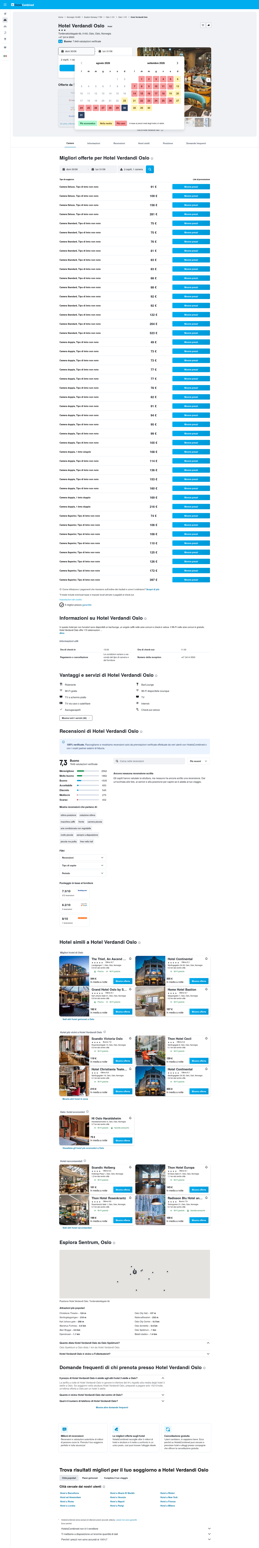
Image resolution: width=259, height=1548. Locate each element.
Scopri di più (152, 589)
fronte (81, 821)
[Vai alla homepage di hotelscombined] (22, 4)
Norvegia (70, 17)
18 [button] (88, 100)
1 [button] (117, 79)
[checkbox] (74, 893)
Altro (62, 633)
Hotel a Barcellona (69, 1493)
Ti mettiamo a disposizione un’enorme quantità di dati (89, 1534)
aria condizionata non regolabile (76, 828)
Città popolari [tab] (69, 1477)
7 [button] (110, 86)
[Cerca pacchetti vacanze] (5, 33)
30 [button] (124, 108)
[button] (5, 4)
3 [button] (81, 86)
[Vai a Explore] (5, 39)
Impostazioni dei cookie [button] (71, 599)
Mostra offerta (123, 981)
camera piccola (95, 821)
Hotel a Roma (67, 1501)
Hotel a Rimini (167, 1493)
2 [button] (124, 79)
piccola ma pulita (69, 841)
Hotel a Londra (67, 1505)
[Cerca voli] (5, 14)
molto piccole (67, 834)
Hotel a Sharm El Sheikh (122, 1493)
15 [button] (117, 93)
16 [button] (124, 93)
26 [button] (95, 108)
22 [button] (117, 100)
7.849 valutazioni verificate (87, 41)
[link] (78, 1019)
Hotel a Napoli (117, 1501)
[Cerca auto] (5, 26)
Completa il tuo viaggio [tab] (116, 1477)
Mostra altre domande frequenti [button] (112, 1407)
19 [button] (95, 100)
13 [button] (103, 93)
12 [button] (95, 93)
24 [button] (81, 108)
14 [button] (110, 93)
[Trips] (5, 47)
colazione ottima (87, 815)
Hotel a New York (169, 1497)
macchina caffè (68, 821)
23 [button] (124, 100)
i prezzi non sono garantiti (126, 1519)
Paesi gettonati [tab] (90, 1477)
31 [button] (81, 115)
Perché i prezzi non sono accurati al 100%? (84, 1539)
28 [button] (110, 108)
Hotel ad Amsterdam (70, 1497)
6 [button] (103, 86)
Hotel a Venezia (118, 1497)
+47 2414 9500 (66, 37)
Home (60, 17)
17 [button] (81, 100)
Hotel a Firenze (168, 1501)
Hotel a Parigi (117, 1505)
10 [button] (81, 93)
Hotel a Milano (167, 1505)
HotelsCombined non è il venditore (79, 1528)
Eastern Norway (90, 17)
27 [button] (103, 108)
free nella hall (86, 841)
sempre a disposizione (87, 834)
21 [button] (110, 100)
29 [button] (117, 108)
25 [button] (88, 108)
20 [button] (103, 100)
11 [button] (88, 93)
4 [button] (88, 86)
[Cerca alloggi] (5, 20)
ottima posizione (68, 815)
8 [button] (117, 86)
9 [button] (124, 86)
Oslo (108, 17)
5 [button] (96, 86)
